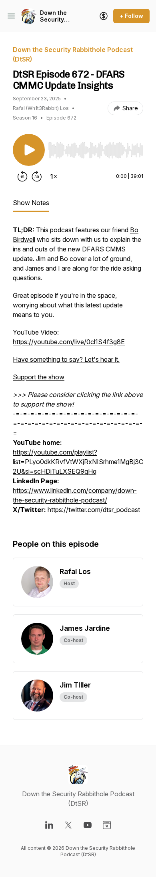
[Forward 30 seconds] (36, 176)
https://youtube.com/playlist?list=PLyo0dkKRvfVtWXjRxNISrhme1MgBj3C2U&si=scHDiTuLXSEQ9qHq (78, 461)
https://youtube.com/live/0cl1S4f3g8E (69, 342)
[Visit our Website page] (107, 825)
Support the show (38, 377)
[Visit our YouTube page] (88, 825)
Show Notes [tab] (31, 203)
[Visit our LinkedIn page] (49, 825)
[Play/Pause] (29, 150)
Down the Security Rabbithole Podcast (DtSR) (55, 16)
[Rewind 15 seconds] (22, 176)
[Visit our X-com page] (68, 825)
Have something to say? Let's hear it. (66, 359)
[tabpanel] (78, 373)
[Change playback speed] (54, 176)
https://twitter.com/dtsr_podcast (94, 510)
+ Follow (131, 15)
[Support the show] (103, 16)
